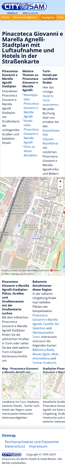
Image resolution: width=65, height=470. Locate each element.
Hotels (5, 17)
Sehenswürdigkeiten (25, 17)
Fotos (60, 17)
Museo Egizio (41, 354)
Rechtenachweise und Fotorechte (32, 441)
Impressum (38, 446)
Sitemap (9, 435)
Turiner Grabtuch (44, 363)
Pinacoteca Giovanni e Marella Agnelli (45, 319)
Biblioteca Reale (43, 350)
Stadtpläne (48, 17)
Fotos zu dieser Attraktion (30, 151)
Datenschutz (15, 446)
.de (12, 13)
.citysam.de (30, 13)
